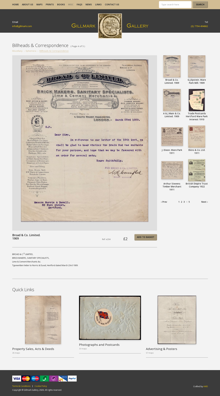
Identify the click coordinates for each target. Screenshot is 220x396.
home (15, 4)
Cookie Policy (41, 386)
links (98, 4)
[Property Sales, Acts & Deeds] (43, 320)
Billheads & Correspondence (54, 50)
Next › (204, 201)
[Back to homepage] (110, 26)
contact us (112, 4)
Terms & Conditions (21, 386)
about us (27, 4)
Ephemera (31, 50)
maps (39, 4)
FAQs (79, 4)
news (89, 4)
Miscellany (17, 50)
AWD (205, 386)
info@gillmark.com (22, 26)
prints (50, 4)
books (61, 4)
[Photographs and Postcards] (110, 318)
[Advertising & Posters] (177, 320)
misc (70, 4)
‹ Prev (164, 201)
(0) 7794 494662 (199, 26)
